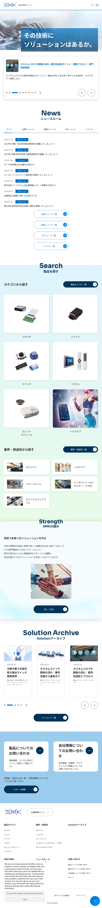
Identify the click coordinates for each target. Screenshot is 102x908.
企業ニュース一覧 (49, 214)
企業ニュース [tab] (28, 129)
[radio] (6, 92)
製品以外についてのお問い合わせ (79, 869)
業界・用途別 (42, 824)
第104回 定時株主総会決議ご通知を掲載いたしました (28, 205)
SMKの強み (9, 859)
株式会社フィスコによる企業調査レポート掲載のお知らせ (30, 185)
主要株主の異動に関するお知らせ (19, 195)
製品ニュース (40, 869)
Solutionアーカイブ (77, 824)
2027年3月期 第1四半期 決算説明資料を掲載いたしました (29, 154)
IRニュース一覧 (49, 235)
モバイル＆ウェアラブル (44, 847)
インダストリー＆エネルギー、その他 (48, 843)
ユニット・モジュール (11, 847)
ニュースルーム (43, 859)
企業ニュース (40, 865)
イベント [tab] (89, 129)
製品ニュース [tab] (50, 129)
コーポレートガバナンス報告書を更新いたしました (27, 174)
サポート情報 (19, 789)
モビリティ (39, 830)
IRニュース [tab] (70, 129)
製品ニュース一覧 (49, 224)
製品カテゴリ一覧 (79, 284)
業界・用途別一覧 (79, 449)
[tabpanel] (51, 194)
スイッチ (7, 839)
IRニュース (39, 873)
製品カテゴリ (10, 824)
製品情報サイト (25, 4)
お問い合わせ (74, 859)
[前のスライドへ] (82, 92)
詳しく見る (49, 609)
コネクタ (7, 830)
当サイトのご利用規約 (61, 895)
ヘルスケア (7, 851)
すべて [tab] (9, 129)
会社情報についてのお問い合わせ (70, 750)
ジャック (7, 834)
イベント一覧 (49, 246)
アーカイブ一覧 (49, 717)
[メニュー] (97, 5)
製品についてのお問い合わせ (21, 750)
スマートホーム (41, 839)
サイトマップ (80, 895)
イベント (39, 877)
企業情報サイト (38, 812)
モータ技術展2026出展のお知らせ (19, 164)
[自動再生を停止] (40, 92)
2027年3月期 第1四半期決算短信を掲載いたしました (28, 143)
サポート (71, 877)
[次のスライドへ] (91, 92)
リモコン (7, 843)
